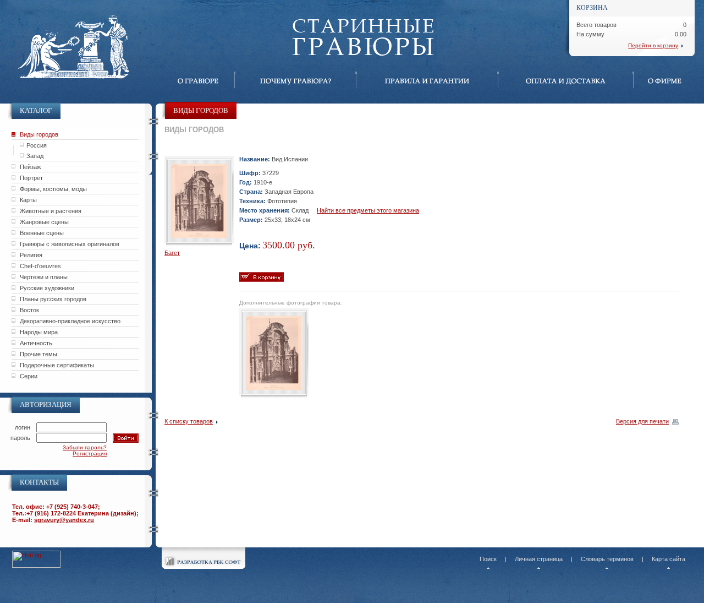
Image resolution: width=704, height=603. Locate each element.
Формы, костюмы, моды (53, 189)
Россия (36, 145)
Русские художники (47, 288)
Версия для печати (642, 421)
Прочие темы (38, 354)
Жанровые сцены (44, 222)
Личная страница (539, 559)
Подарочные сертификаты (57, 365)
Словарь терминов (607, 559)
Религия (31, 255)
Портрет (31, 178)
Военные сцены (42, 233)
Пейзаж (30, 167)
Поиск (488, 559)
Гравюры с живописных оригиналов (69, 244)
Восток (29, 310)
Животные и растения (50, 211)
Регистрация (90, 453)
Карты (28, 200)
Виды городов (39, 134)
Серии (28, 376)
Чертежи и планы (44, 277)
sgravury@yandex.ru (64, 520)
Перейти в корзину (653, 45)
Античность (36, 343)
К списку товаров (188, 421)
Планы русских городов (53, 299)
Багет (172, 252)
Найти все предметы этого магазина (368, 210)
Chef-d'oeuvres (40, 266)
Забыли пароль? (85, 447)
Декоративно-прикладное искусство (70, 321)
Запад (34, 156)
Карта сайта (668, 559)
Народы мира (39, 332)
